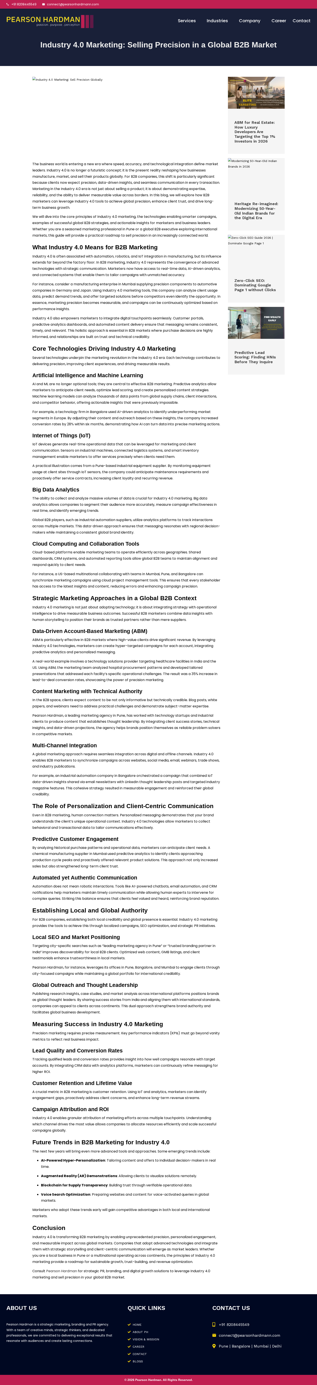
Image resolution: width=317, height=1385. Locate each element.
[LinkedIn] (296, 4)
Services (187, 21)
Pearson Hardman (61, 1271)
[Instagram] (306, 4)
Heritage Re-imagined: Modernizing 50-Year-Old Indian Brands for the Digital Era (256, 210)
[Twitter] (287, 4)
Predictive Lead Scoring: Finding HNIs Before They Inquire (255, 357)
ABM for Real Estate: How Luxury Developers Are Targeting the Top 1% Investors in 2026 (254, 131)
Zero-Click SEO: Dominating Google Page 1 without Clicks (255, 285)
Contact (302, 21)
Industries (217, 21)
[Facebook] (277, 4)
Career (278, 21)
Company (250, 21)
